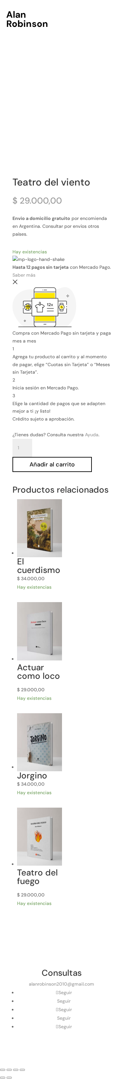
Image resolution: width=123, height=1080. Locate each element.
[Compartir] (15, 1070)
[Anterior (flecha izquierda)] (2, 1078)
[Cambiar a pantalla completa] (9, 1070)
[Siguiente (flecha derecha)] (9, 1078)
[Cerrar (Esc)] (22, 1070)
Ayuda (91, 435)
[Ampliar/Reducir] (2, 1070)
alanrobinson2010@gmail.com (61, 984)
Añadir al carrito (52, 464)
